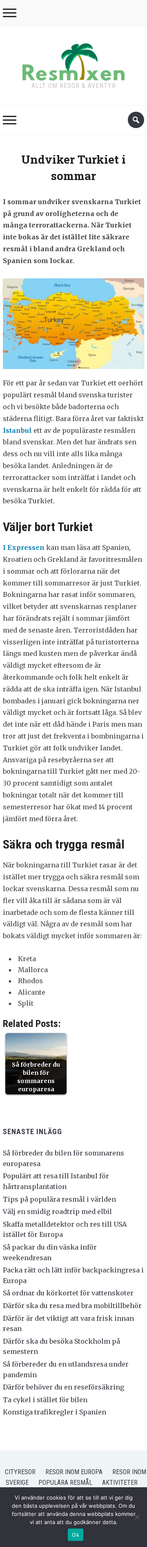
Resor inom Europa (73, 1472)
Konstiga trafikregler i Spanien (54, 1412)
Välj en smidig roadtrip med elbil (57, 1211)
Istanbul (17, 430)
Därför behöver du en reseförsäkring (63, 1387)
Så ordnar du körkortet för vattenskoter (68, 1293)
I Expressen (24, 547)
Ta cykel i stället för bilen (45, 1400)
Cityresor (20, 1472)
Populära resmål (65, 1482)
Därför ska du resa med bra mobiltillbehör (72, 1306)
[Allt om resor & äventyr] (73, 60)
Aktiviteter (120, 1482)
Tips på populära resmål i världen (59, 1199)
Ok (75, 1534)
